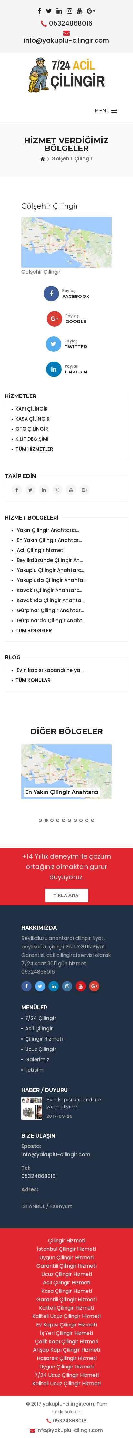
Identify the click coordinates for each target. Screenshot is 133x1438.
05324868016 (71, 23)
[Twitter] (53, 344)
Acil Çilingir (39, 1028)
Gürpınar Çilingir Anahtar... (49, 610)
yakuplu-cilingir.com (68, 1403)
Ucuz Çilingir (40, 1049)
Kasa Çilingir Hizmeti (66, 1291)
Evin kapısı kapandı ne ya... (49, 670)
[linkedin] (54, 369)
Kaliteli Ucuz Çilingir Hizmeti (66, 1316)
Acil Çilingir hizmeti (40, 550)
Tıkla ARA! (66, 895)
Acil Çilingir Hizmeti (66, 1282)
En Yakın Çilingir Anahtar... (48, 540)
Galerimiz (37, 1059)
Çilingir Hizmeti (44, 1038)
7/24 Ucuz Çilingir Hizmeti (67, 1375)
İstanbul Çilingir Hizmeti (66, 1249)
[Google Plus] (54, 319)
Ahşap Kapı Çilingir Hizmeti (66, 1350)
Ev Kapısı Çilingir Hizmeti (66, 1324)
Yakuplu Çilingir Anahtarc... (49, 570)
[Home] (42, 159)
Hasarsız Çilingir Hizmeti (67, 1358)
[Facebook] (51, 293)
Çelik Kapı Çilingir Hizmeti (66, 1341)
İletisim (34, 1069)
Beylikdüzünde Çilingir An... (49, 560)
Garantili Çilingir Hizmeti (66, 1266)
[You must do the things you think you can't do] (31, 1108)
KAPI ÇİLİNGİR (31, 408)
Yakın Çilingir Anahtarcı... (47, 530)
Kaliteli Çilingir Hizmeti (66, 1308)
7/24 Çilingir (40, 1018)
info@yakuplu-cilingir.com (66, 40)
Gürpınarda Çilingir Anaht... (50, 620)
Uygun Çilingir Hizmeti (66, 1257)
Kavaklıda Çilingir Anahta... (49, 600)
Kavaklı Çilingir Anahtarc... (48, 590)
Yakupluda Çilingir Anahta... (50, 580)
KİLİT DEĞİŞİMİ (31, 439)
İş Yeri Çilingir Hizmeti (66, 1333)
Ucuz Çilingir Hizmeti (66, 1274)
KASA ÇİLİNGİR (32, 419)
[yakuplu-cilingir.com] (66, 75)
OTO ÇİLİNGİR (31, 429)
